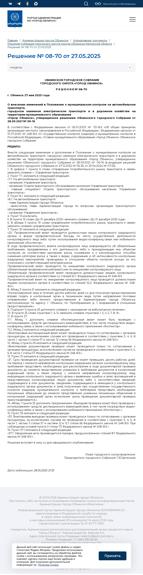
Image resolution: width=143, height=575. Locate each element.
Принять (112, 556)
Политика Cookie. (48, 564)
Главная (12, 40)
